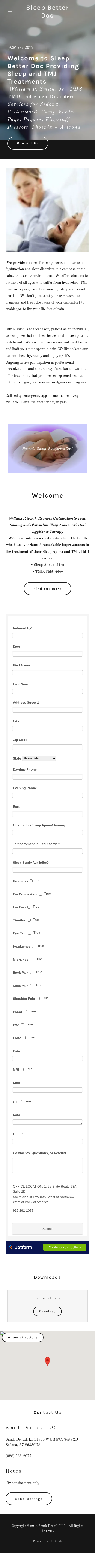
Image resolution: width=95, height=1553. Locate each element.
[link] (47, 16)
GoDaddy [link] (56, 1541)
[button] (12, 11)
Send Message (28, 1499)
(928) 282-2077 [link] (20, 48)
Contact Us (28, 143)
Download (47, 1311)
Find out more (47, 589)
